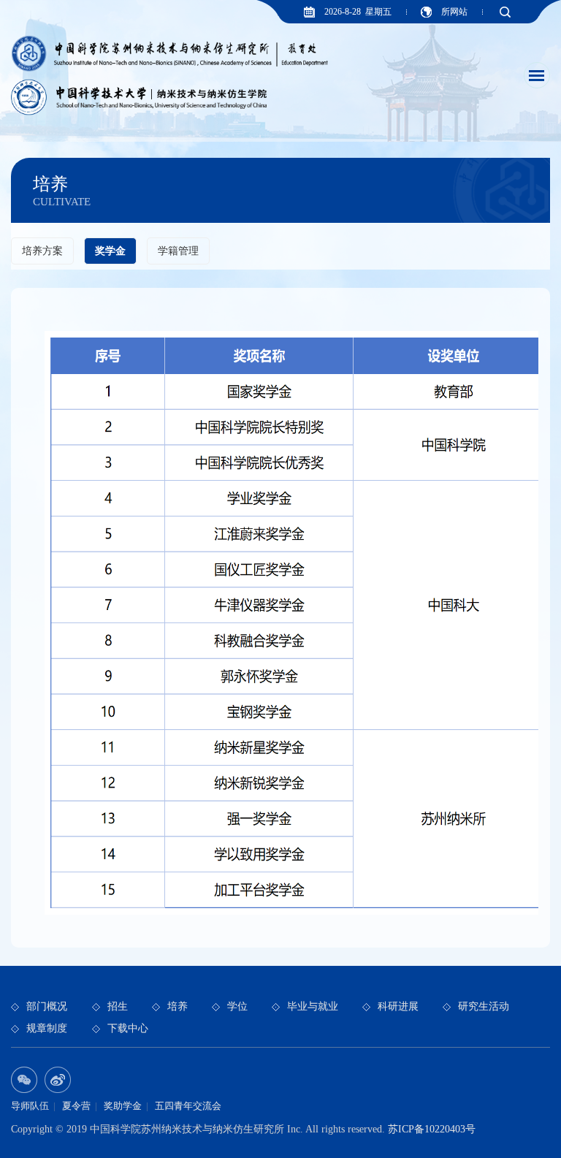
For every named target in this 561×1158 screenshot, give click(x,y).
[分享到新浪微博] (58, 1080)
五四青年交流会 (188, 1105)
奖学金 (110, 250)
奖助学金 (123, 1105)
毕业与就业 (312, 1006)
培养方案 (42, 250)
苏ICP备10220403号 (432, 1129)
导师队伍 (30, 1105)
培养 (177, 1006)
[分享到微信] (24, 1080)
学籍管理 (178, 250)
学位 (237, 1006)
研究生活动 (483, 1006)
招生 (117, 1006)
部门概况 (46, 1006)
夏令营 (76, 1105)
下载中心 (127, 1028)
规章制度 (46, 1028)
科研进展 (398, 1006)
